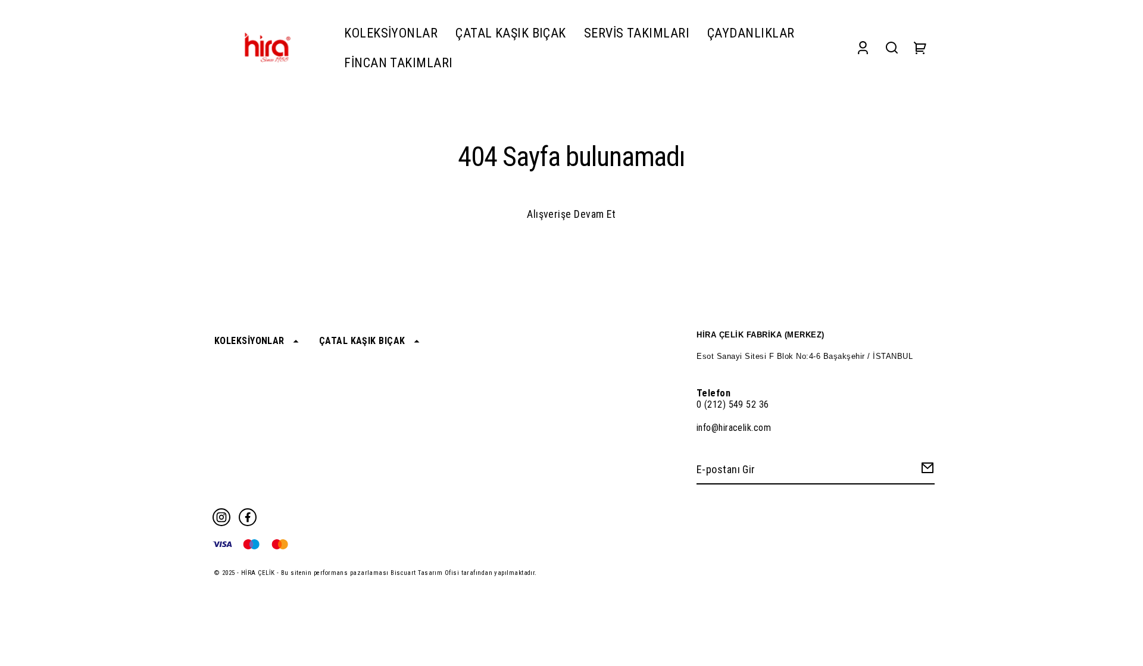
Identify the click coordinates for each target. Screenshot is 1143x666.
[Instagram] (221, 517)
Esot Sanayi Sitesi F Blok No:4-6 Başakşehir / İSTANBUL (805, 356)
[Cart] (920, 48)
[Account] (862, 48)
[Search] (891, 48)
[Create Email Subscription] (926, 470)
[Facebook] (248, 517)
